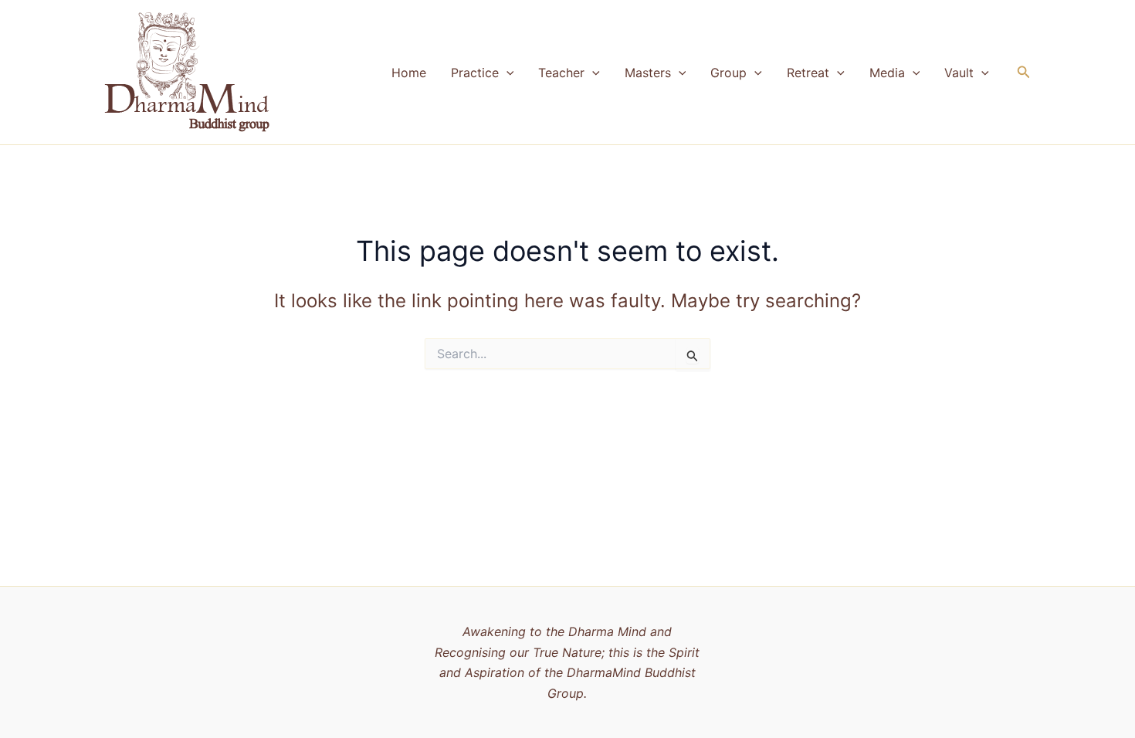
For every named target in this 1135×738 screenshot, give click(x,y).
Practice (475, 72)
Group (728, 72)
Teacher (561, 72)
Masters (648, 72)
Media (887, 72)
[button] (506, 72)
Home (408, 72)
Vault (959, 72)
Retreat (808, 72)
